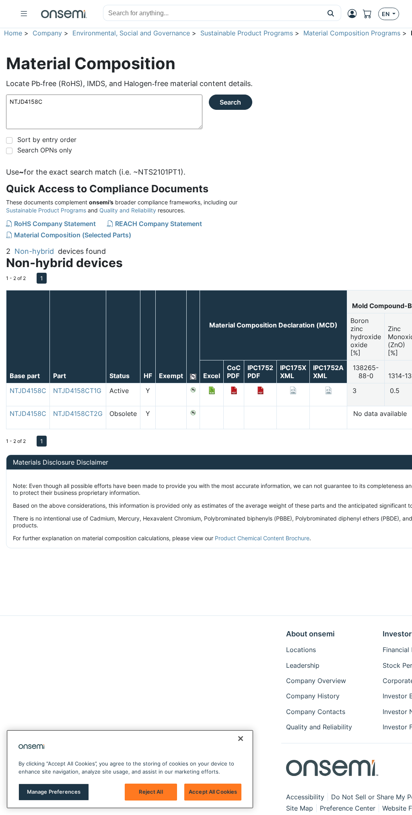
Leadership (302, 665)
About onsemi (310, 634)
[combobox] (212, 13)
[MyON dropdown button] (354, 13)
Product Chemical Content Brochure (262, 538)
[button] (331, 13)
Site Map (299, 808)
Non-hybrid (34, 251)
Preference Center (347, 808)
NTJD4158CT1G (77, 391)
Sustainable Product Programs (246, 33)
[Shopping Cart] (370, 14)
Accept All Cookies (213, 791)
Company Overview (316, 681)
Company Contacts (315, 712)
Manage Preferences (53, 791)
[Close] (240, 738)
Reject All (151, 791)
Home (13, 33)
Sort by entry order (46, 140)
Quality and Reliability (127, 210)
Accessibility (305, 797)
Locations (301, 650)
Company (47, 33)
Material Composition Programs (351, 33)
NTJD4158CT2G (78, 414)
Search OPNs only (44, 150)
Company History (313, 696)
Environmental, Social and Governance (131, 33)
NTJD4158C (28, 391)
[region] (129, 769)
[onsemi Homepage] (64, 14)
